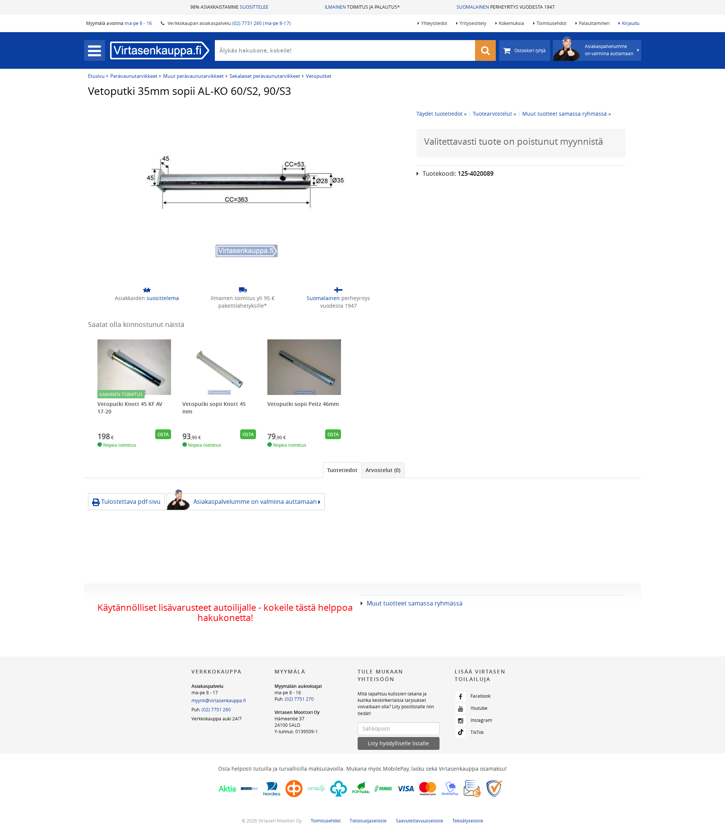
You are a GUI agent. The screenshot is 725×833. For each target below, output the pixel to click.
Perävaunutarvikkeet (133, 76)
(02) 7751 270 (299, 699)
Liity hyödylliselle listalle (398, 743)
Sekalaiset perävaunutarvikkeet (265, 76)
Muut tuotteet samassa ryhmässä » (566, 113)
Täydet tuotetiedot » (441, 113)
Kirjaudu (630, 23)
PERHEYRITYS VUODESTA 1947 (506, 7)
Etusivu (96, 76)
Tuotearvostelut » (494, 113)
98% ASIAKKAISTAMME (229, 7)
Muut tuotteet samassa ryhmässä (415, 603)
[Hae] (485, 50)
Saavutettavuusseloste (419, 821)
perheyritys (338, 301)
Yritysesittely (473, 23)
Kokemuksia (511, 23)
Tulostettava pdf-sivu (130, 501)
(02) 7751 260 (216, 709)
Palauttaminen (594, 23)
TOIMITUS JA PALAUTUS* (362, 7)
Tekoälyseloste (467, 821)
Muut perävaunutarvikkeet (193, 76)
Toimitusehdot (551, 23)
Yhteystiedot (434, 23)
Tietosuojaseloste (368, 821)
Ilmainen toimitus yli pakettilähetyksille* (243, 301)
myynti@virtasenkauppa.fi (218, 700)
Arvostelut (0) (383, 470)
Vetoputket (319, 76)
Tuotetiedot (342, 470)
